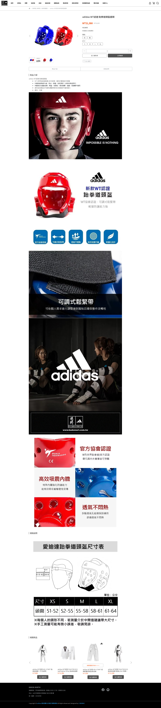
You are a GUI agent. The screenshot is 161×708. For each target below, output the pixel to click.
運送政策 (65, 3)
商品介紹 (54, 69)
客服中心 (105, 3)
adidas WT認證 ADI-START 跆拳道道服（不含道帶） (42, 670)
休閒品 (19, 3)
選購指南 (56, 3)
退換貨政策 (75, 3)
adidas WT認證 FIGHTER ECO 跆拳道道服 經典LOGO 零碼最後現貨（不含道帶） (118, 670)
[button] (77, 36)
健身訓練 (47, 3)
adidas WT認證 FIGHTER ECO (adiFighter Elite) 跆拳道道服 (68, 670)
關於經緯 (96, 3)
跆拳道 (33, 3)
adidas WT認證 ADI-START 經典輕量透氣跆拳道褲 (93, 670)
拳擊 (26, 3)
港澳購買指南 (86, 3)
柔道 (40, 3)
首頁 (12, 3)
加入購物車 (94, 56)
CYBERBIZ (82, 703)
